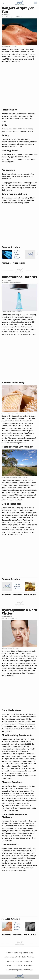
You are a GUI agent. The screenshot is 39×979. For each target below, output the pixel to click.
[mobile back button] (3, 2)
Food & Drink (28, 953)
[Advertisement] (19, 87)
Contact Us (28, 961)
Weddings (30, 957)
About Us (10, 961)
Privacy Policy (28, 965)
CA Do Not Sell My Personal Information (19, 970)
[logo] (19, 2)
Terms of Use (17, 965)
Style (24, 957)
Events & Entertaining (14, 953)
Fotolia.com (26, 413)
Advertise (19, 961)
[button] (3, 2)
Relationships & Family (12, 957)
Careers (8, 965)
